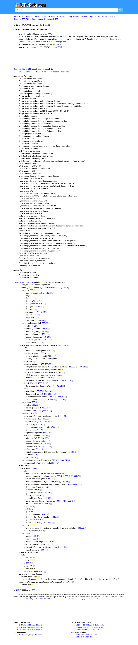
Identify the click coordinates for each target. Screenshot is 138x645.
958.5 (35, 539)
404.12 (37, 490)
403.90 (62, 416)
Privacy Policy (28, 635)
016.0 (54, 460)
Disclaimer (38, 635)
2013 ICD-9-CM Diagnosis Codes (33, 16)
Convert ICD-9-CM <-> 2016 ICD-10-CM (89, 627)
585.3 (41, 304)
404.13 (46, 493)
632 (63, 501)
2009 (20, 629)
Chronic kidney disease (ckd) (45, 19)
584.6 (44, 514)
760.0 (39, 430)
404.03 (46, 498)
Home (15, 16)
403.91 (64, 481)
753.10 (41, 312)
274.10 (32, 326)
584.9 (31, 506)
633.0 (59, 476)
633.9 (67, 476)
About (21, 635)
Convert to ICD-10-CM (22, 69)
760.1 (49, 377)
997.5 (41, 531)
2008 (29, 629)
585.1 (31, 298)
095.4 (33, 457)
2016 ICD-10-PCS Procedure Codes (88, 629)
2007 (37, 629)
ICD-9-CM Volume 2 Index (23, 282)
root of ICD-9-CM (26, 599)
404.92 (77, 484)
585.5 (32, 309)
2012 (20, 627)
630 (57, 501)
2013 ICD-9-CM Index (47, 599)
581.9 (51, 350)
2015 (60, 47)
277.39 (39, 391)
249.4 (49, 386)
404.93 (44, 487)
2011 (29, 627)
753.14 (45, 337)
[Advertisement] (62, 58)
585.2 (37, 301)
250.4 (33, 383)
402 (69, 484)
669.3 (48, 544)
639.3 (76, 476)
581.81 (59, 386)
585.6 (48, 293)
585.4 (39, 306)
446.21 (72, 367)
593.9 (65, 287)
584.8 (50, 522)
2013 (37, 625)
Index (24, 625)
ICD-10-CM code (53, 42)
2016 (78, 635)
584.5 (55, 463)
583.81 (81, 367)
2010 (37, 627)
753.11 (34, 318)
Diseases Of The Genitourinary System (67, 16)
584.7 (54, 517)
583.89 (44, 353)
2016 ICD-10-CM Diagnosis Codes (87, 625)
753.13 (43, 331)
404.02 (39, 495)
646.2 (60, 372)
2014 (55, 47)
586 (34, 468)
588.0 (47, 433)
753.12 (45, 329)
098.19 (36, 410)
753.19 (35, 315)
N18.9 (37, 72)
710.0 (52, 399)
